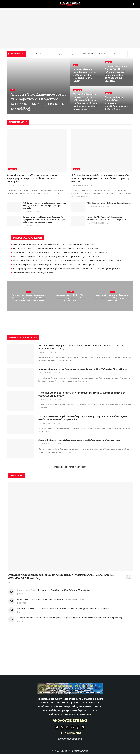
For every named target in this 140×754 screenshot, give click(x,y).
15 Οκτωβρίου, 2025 (80, 185)
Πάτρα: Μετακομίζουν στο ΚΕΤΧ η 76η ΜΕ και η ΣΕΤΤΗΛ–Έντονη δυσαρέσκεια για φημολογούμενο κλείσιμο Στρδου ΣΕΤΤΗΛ (67, 260)
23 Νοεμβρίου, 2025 (31, 211)
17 (43, 225)
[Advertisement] (70, 29)
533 (43, 211)
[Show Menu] (7, 4)
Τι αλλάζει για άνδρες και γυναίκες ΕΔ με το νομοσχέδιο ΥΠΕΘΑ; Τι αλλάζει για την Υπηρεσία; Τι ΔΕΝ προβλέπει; (61, 252)
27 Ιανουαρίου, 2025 (96, 206)
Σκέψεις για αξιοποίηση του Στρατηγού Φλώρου (33, 272)
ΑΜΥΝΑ (109, 62)
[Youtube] (72, 727)
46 (31, 185)
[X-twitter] (62, 727)
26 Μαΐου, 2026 (111, 114)
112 (95, 185)
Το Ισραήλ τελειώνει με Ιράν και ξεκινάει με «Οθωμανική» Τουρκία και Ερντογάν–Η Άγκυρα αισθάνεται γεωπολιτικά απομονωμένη (69, 617)
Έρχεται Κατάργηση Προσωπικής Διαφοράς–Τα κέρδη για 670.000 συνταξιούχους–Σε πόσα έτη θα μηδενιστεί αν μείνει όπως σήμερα (44, 219)
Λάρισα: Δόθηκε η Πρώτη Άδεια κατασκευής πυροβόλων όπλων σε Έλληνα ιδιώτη (116, 103)
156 (122, 86)
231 (90, 114)
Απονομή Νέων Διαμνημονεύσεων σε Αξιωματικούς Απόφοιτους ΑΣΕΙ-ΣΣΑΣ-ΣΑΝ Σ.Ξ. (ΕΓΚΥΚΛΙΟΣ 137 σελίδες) (72, 54)
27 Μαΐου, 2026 (80, 114)
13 (108, 223)
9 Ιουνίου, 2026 (112, 86)
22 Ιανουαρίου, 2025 (16, 185)
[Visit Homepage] (70, 4)
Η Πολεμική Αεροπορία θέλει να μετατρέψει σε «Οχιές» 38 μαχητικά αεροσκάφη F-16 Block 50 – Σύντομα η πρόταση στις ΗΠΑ (100, 178)
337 (91, 86)
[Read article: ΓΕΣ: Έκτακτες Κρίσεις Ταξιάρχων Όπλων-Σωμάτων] (78, 207)
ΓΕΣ (12, 89)
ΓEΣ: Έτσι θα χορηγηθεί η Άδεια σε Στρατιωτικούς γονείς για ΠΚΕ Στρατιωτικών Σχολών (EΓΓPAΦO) (56, 256)
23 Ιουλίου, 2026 (18, 114)
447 (28, 114)
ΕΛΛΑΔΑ (12, 169)
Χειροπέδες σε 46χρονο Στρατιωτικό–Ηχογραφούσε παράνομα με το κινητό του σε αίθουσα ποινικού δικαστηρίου (33, 178)
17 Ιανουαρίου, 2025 (96, 223)
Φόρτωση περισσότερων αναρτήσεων (69, 467)
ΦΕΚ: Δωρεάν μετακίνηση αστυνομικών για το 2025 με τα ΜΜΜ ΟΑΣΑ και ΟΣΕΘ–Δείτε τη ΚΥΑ (53, 264)
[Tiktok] (77, 727)
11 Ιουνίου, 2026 (81, 86)
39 (108, 206)
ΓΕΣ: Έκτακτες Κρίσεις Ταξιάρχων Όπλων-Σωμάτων (109, 203)
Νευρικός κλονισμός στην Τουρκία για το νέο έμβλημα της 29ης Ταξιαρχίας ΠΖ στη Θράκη (85, 75)
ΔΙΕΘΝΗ (77, 90)
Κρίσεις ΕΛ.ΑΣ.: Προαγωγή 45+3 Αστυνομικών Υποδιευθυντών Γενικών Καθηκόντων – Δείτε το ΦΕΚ (56, 248)
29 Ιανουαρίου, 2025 (31, 225)
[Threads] (83, 727)
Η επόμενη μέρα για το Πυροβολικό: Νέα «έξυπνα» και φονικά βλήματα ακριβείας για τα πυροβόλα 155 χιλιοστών (63, 608)
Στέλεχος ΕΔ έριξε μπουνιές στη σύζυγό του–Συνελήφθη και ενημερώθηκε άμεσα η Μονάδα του (54, 244)
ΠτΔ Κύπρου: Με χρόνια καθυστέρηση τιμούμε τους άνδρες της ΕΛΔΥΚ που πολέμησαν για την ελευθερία (45, 205)
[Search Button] (133, 4)
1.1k (121, 114)
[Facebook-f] (57, 727)
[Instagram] (67, 727)
